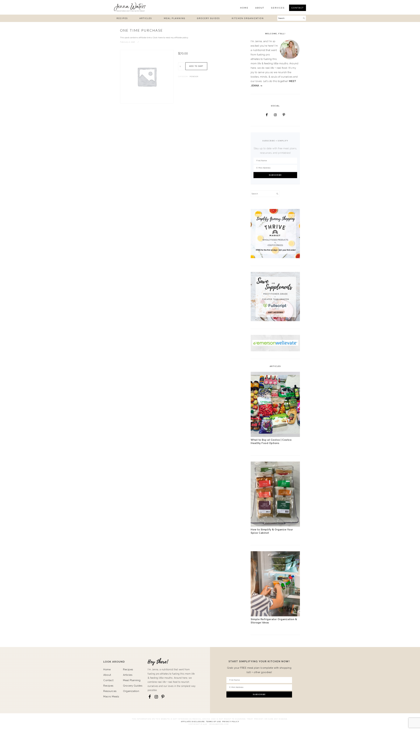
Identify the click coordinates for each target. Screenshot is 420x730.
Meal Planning (132, 680)
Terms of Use (213, 721)
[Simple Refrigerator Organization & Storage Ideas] (275, 615)
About (107, 674)
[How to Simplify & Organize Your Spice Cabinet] (275, 525)
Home (107, 669)
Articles (127, 674)
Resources (109, 691)
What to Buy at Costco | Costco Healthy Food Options (271, 441)
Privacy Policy (230, 721)
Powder (194, 76)
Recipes (108, 685)
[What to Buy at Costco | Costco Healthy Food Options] (275, 436)
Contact (108, 680)
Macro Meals (111, 696)
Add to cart (196, 66)
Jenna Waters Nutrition (140, 6)
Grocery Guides (132, 685)
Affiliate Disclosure (193, 721)
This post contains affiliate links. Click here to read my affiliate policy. (154, 37)
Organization (131, 691)
